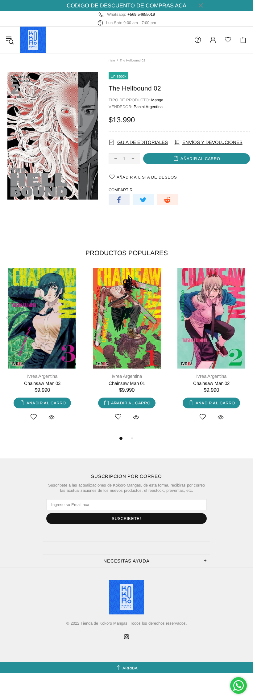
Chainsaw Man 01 (127, 383)
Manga (157, 100)
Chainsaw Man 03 (42, 383)
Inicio (111, 60)
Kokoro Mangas (33, 40)
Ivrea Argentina (42, 376)
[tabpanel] (42, 351)
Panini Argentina (148, 106)
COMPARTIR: (121, 190)
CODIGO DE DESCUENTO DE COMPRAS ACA (126, 5)
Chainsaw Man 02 (211, 383)
